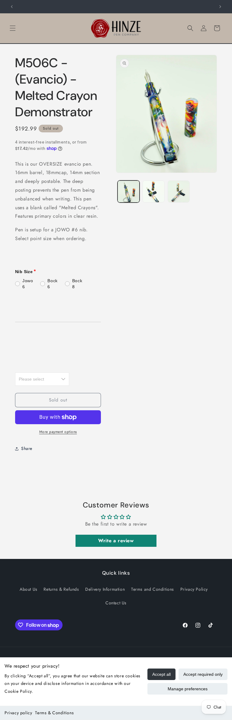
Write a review (116, 540)
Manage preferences (188, 688)
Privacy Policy (194, 589)
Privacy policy (18, 713)
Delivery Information (105, 589)
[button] (12, 28)
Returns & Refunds (61, 589)
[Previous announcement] (11, 6)
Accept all (161, 674)
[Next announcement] (220, 6)
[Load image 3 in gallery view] (179, 191)
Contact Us (116, 603)
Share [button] (26, 448)
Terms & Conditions (54, 713)
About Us (28, 589)
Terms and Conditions (152, 589)
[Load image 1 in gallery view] (129, 191)
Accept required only (203, 674)
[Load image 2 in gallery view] (154, 191)
